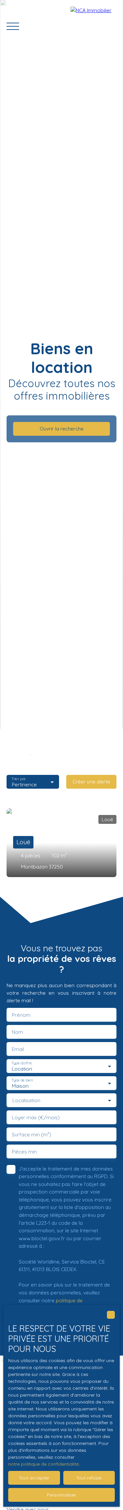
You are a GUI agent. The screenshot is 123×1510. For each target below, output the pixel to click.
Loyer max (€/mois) (36, 1117)
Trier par (18, 779)
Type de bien (21, 1080)
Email (18, 1049)
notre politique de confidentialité (43, 1464)
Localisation (26, 1100)
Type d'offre (21, 1063)
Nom (17, 1032)
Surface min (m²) (31, 1134)
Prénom (21, 1015)
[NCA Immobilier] (93, 26)
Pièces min (24, 1152)
